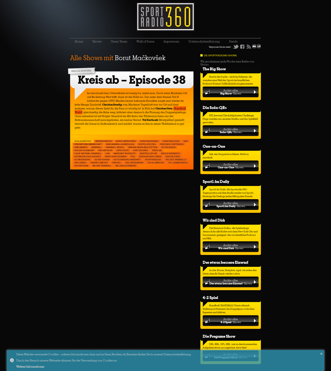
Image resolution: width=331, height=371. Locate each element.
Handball (96, 147)
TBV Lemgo (80, 162)
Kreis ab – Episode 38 (132, 80)
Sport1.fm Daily (216, 181)
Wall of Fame (145, 41)
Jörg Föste (122, 150)
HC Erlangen (168, 147)
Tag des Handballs (176, 159)
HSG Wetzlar (105, 150)
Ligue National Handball (88, 153)
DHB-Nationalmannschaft (88, 144)
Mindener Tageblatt (125, 153)
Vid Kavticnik (81, 165)
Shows (97, 41)
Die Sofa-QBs (215, 107)
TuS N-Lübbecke (155, 162)
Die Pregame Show (219, 336)
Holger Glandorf (84, 150)
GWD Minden (81, 147)
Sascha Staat (173, 156)
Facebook (242, 46)
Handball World (115, 147)
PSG (133, 156)
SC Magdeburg (82, 159)
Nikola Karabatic (170, 153)
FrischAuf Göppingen (171, 144)
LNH (108, 153)
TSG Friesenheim (134, 162)
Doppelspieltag (147, 144)
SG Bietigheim (102, 159)
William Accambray (126, 165)
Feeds (233, 41)
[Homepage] (165, 16)
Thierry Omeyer (99, 162)
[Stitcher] (254, 47)
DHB (186, 141)
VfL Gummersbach (178, 162)
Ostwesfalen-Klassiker (88, 156)
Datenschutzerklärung (204, 41)
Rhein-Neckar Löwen (150, 156)
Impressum (171, 41)
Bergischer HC (104, 141)
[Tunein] (259, 47)
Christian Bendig (149, 141)
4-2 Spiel (210, 297)
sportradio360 (153, 159)
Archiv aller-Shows (230, 91)
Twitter (236, 46)
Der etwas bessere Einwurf (225, 262)
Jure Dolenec (140, 150)
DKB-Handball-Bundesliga (120, 144)
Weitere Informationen (30, 366)
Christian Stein (171, 141)
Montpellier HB (148, 153)
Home (79, 41)
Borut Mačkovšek (126, 141)
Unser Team (119, 41)
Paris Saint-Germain (115, 156)
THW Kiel (116, 162)
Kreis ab (156, 150)
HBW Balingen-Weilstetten (142, 147)
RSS (249, 46)
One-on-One (214, 146)
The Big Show (214, 69)
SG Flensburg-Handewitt (127, 159)
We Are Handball (102, 165)
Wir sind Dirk (214, 220)
